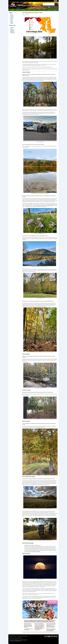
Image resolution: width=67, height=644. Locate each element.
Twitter (47, 7)
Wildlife (54, 9)
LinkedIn (55, 7)
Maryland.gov (11, 642)
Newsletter (12, 29)
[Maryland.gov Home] (12, 5)
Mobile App (12, 31)
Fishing (17, 9)
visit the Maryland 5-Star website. (34, 551)
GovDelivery (57, 7)
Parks (39, 9)
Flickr (53, 7)
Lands (34, 9)
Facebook (45, 7)
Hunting (29, 9)
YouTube (51, 7)
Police (44, 9)
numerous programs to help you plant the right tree (45, 205)
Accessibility (20, 636)
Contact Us (12, 27)
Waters (49, 9)
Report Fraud (25, 636)
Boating (12, 9)
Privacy (15, 636)
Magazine (12, 30)
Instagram (49, 7)
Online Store (13, 32)
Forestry (23, 9)
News (10, 12)
